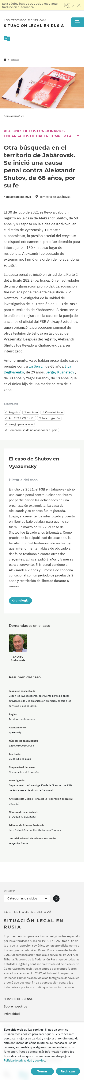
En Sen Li (36, 366)
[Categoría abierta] (56, 898)
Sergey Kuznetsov (60, 372)
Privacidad (12, 1014)
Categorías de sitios (22, 898)
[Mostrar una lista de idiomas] (68, 5)
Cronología (20, 600)
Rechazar (68, 1071)
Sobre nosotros (15, 1006)
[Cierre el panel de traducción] (79, 5)
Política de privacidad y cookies (24, 1060)
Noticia (15, 59)
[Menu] (77, 22)
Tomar (42, 1071)
